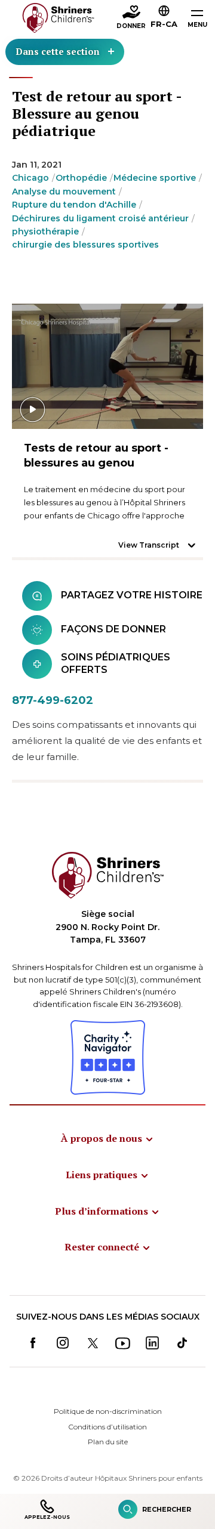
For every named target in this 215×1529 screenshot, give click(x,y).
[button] (163, 18)
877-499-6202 (52, 700)
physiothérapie (45, 231)
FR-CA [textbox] (163, 24)
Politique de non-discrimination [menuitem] (108, 1411)
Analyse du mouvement (64, 191)
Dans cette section (58, 51)
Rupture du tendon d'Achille (74, 204)
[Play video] (107, 366)
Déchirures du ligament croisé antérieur (100, 218)
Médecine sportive (154, 177)
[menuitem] (107, 1138)
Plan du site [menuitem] (108, 1441)
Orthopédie (81, 177)
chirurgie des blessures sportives (85, 244)
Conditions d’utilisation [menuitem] (107, 1426)
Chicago (30, 177)
